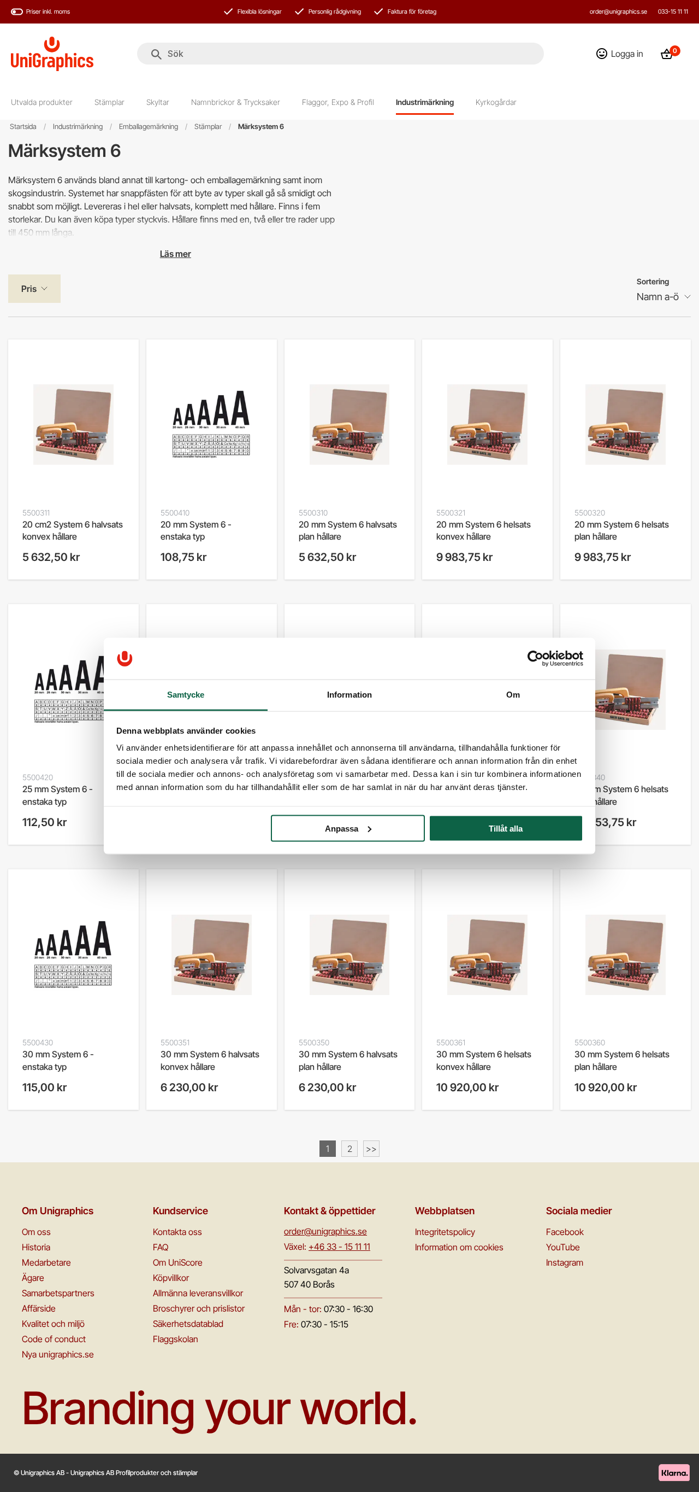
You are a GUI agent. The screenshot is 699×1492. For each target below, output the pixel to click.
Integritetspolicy (445, 1231)
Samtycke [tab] (186, 694)
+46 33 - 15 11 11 (339, 1246)
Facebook (565, 1231)
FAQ (160, 1247)
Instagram (564, 1262)
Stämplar (208, 126)
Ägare (33, 1277)
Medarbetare (46, 1262)
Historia (36, 1247)
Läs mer (175, 253)
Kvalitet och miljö (53, 1323)
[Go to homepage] (52, 54)
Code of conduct (54, 1338)
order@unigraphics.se (618, 11)
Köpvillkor (171, 1277)
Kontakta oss (177, 1231)
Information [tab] (349, 694)
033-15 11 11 (673, 11)
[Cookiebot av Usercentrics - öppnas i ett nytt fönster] (535, 658)
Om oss (36, 1231)
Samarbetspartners (58, 1293)
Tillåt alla (506, 828)
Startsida (23, 126)
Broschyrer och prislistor (199, 1308)
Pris (29, 288)
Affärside (39, 1308)
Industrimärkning (78, 126)
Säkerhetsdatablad (188, 1323)
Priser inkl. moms (48, 11)
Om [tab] (513, 694)
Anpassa (341, 828)
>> (371, 1148)
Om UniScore (178, 1262)
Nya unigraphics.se (58, 1354)
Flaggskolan (175, 1338)
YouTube (563, 1247)
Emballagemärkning (148, 126)
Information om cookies (459, 1247)
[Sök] (156, 55)
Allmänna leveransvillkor (198, 1293)
